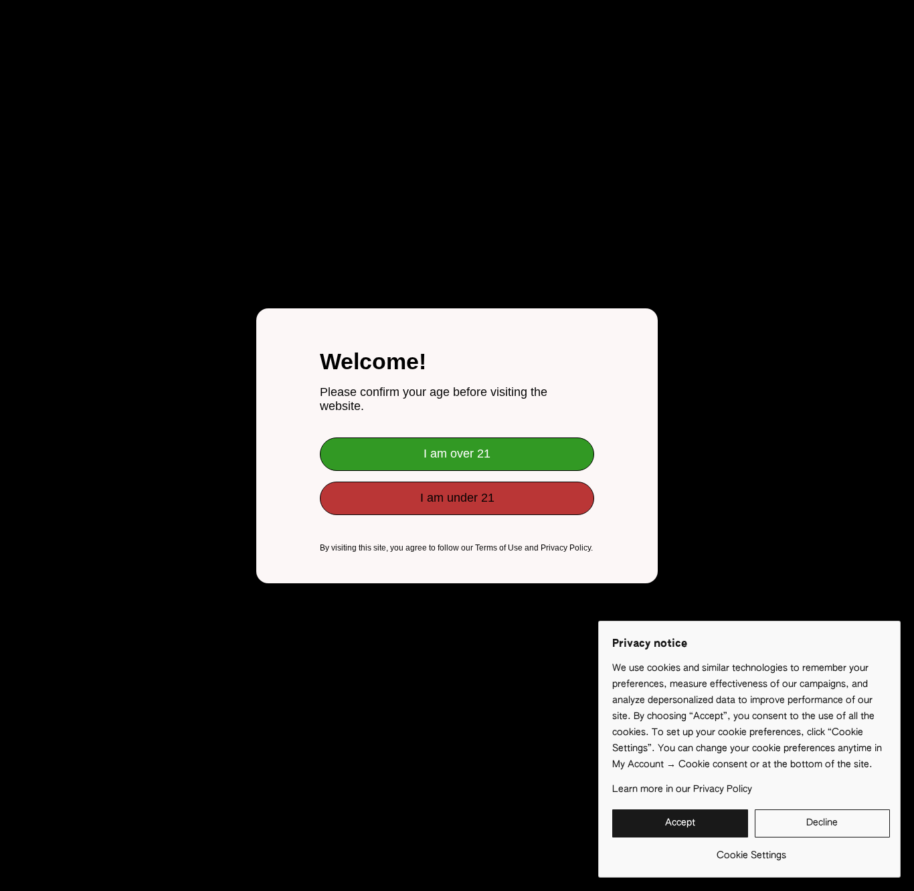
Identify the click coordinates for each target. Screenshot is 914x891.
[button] (680, 823)
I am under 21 (457, 497)
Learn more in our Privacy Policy (682, 789)
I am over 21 (457, 453)
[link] (751, 850)
